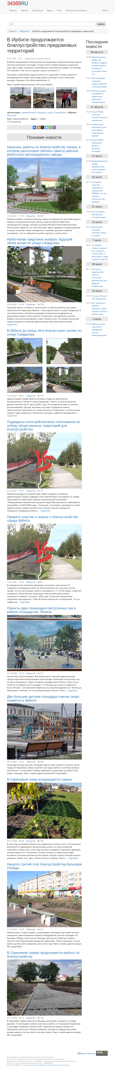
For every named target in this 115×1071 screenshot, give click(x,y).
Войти (105, 10)
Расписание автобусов (76, 10)
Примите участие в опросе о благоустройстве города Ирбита (42, 518)
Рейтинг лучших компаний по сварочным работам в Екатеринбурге (99, 96)
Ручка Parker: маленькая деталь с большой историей (98, 145)
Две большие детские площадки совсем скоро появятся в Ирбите (43, 698)
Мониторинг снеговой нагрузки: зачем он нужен (99, 231)
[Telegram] (46, 127)
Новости (13, 10)
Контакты (66, 1065)
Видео (50, 10)
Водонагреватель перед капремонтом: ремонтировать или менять (100, 166)
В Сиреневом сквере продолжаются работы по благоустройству (43, 954)
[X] (42, 127)
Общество (24, 31)
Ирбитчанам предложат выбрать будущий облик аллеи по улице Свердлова (39, 241)
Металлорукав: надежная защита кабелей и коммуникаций (99, 82)
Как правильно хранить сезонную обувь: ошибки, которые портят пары (99, 308)
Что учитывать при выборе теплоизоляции (99, 214)
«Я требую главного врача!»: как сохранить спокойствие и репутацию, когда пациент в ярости (100, 252)
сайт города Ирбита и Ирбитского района (47, 1065)
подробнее (12, 324)
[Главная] (18, 3)
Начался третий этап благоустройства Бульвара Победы (44, 865)
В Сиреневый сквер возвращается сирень (39, 779)
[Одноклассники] (38, 127)
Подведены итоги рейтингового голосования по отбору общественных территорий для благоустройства (43, 425)
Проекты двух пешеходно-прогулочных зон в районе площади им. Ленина (41, 609)
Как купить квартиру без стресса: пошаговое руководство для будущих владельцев (99, 277)
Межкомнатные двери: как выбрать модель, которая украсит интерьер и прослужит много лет (99, 65)
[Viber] (54, 127)
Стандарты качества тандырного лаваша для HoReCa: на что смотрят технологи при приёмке (99, 192)
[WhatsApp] (50, 127)
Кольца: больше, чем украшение (99, 297)
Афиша (24, 10)
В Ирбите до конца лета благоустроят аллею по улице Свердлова (44, 332)
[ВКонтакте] (34, 127)
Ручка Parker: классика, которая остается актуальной (100, 116)
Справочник (37, 10)
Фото (59, 10)
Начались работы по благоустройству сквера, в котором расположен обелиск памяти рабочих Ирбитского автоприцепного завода (44, 150)
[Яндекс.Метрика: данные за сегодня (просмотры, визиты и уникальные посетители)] (86, 1053)
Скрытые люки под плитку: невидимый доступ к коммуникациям (99, 329)
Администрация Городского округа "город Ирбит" (44, 112)
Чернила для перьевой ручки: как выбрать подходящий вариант (99, 130)
